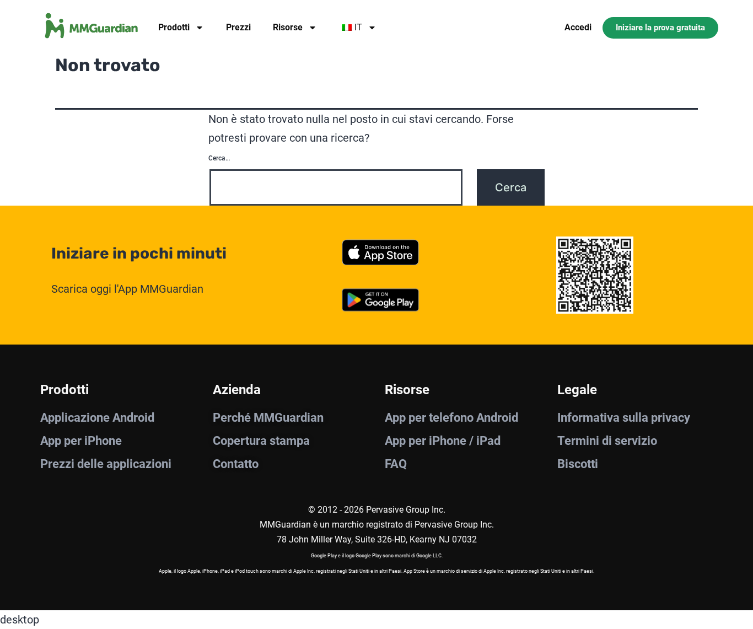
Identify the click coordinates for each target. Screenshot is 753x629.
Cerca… (219, 158)
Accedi (577, 27)
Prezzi (238, 27)
